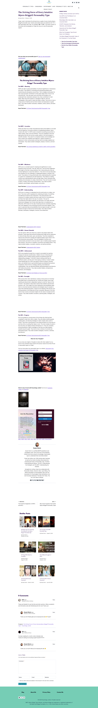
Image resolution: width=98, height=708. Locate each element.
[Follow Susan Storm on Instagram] (36, 480)
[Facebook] (73, 2)
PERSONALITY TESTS (61, 6)
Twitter (20, 389)
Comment (21, 661)
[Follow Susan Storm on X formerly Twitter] (34, 480)
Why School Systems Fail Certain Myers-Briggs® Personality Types (48, 503)
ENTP (29, 439)
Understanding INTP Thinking (33, 226)
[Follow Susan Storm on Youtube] (38, 480)
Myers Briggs (48, 439)
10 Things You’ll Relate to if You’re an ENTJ (36, 273)
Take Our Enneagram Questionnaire (70, 43)
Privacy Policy (46, 692)
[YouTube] (79, 2)
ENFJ (19, 439)
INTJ (37, 439)
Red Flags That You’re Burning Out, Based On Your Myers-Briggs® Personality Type (27, 531)
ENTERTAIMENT (47, 6)
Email (33, 677)
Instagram (25, 389)
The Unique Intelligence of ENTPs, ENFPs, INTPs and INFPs (40, 146)
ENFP (22, 439)
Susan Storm (21, 18)
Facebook (49, 387)
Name (20, 677)
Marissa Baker (25, 558)
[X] (22, 698)
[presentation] (28, 521)
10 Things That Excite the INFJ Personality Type (38, 311)
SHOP (53, 6)
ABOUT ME (70, 6)
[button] (27, 432)
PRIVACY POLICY (48, 9)
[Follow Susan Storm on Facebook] (31, 480)
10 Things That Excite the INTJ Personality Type (38, 335)
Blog (23, 692)
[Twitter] (75, 2)
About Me (33, 692)
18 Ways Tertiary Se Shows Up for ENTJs (69, 13)
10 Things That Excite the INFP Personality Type (38, 186)
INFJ (32, 439)
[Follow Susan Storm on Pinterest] (43, 480)
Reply (54, 599)
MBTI (43, 439)
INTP (40, 439)
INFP (35, 439)
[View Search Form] (79, 8)
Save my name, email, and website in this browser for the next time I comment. (37, 680)
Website (47, 677)
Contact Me (60, 692)
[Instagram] (77, 2)
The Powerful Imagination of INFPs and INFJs (26, 503)
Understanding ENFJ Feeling (33, 247)
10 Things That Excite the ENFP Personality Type (38, 108)
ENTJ (26, 439)
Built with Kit (45, 425)
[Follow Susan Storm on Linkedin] (41, 480)
